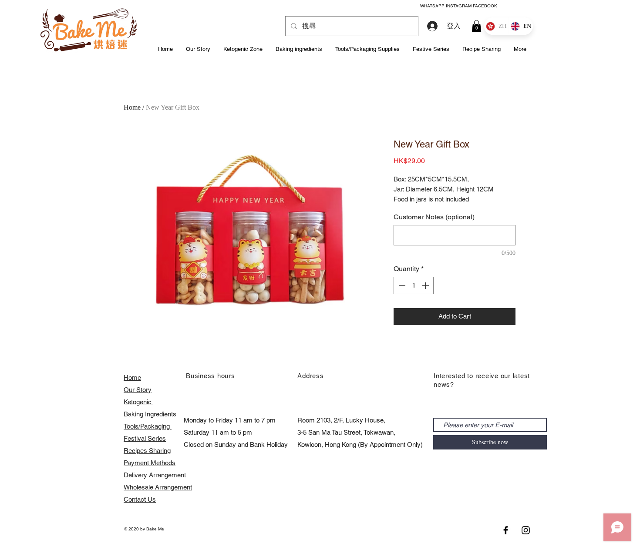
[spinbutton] (413, 285)
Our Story (138, 389)
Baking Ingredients (150, 414)
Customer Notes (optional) (434, 217)
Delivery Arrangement (155, 475)
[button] (477, 26)
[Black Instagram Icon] (525, 530)
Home (132, 107)
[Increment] (426, 285)
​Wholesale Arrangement (158, 487)
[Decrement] (401, 285)
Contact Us (140, 499)
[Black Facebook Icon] (505, 530)
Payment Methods (149, 462)
